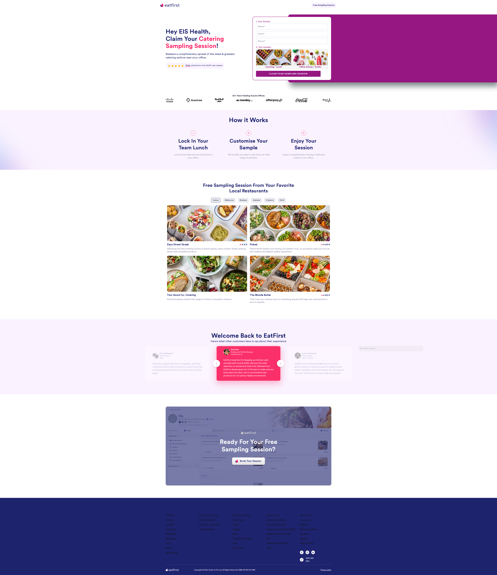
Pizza (235, 534)
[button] (216, 363)
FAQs (268, 548)
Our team (304, 534)
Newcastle (171, 538)
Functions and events (209, 524)
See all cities (172, 552)
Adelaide (170, 515)
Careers (303, 538)
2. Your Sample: (263, 47)
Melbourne (171, 534)
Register (304, 524)
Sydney (169, 548)
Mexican (237, 529)
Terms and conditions (276, 543)
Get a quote (306, 515)
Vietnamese (238, 548)
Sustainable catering (276, 524)
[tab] (215, 200)
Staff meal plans (207, 529)
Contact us (305, 520)
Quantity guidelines (275, 520)
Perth (168, 543)
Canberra (170, 524)
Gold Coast (171, 529)
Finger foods (239, 520)
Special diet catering (243, 538)
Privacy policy (326, 570)
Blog (268, 538)
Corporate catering (208, 515)
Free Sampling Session (324, 5)
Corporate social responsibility (281, 529)
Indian (236, 524)
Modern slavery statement (279, 534)
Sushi (235, 543)
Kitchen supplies (207, 520)
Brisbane (170, 520)
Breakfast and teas (242, 515)
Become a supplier (308, 529)
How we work (272, 515)
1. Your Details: (263, 22)
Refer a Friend (306, 543)
